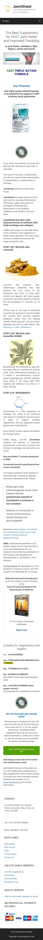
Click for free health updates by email (21, 896)
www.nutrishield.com (12, 782)
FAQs (6, 851)
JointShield (22, 6)
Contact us (9, 857)
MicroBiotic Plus (11, 882)
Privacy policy (10, 854)
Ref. (14, 387)
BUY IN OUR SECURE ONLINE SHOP (21, 715)
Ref (22, 327)
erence (27, 327)
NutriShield (9, 875)
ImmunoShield (10, 878)
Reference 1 (8, 327)
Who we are (9, 847)
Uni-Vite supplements (14, 872)
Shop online (9, 844)
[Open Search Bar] (39, 21)
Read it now (21, 630)
